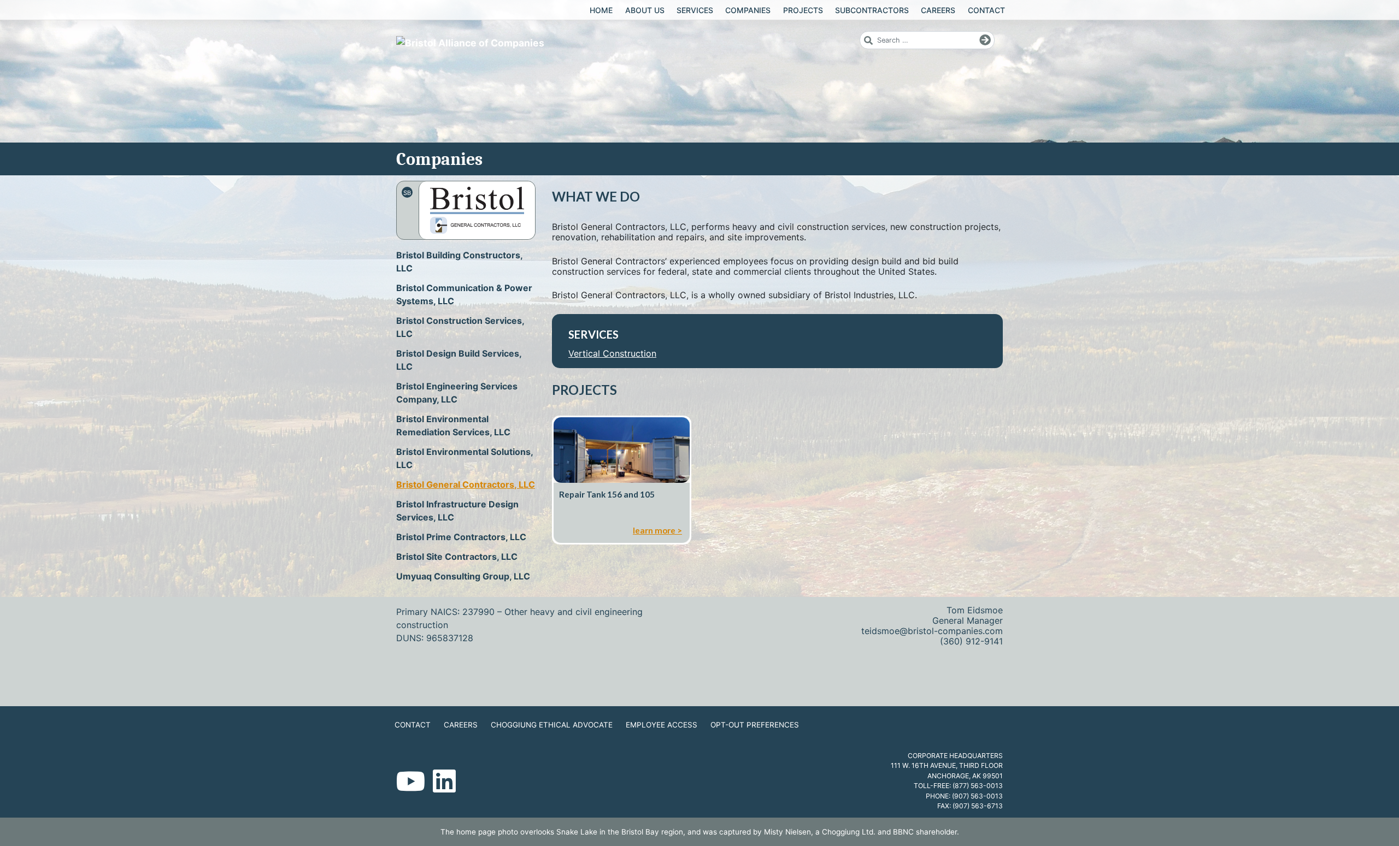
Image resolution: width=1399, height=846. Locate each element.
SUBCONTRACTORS (872, 10)
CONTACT (986, 10)
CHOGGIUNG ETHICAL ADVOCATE (552, 724)
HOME (601, 10)
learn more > (657, 530)
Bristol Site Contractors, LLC (457, 556)
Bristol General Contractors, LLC (465, 484)
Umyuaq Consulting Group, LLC (463, 576)
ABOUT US (645, 10)
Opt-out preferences (754, 724)
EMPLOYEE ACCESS (661, 724)
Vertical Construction (612, 353)
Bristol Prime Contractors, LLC (461, 536)
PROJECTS (803, 10)
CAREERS (938, 10)
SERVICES (695, 10)
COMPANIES (748, 10)
